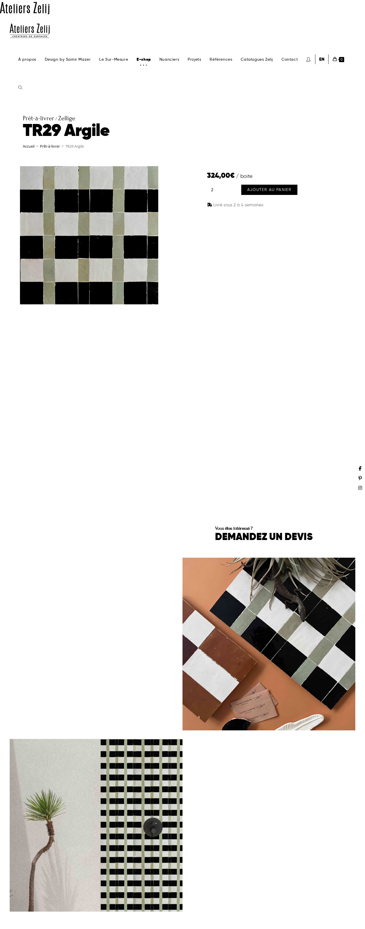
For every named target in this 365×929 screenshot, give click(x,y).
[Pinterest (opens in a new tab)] (360, 478)
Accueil (29, 146)
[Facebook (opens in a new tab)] (360, 468)
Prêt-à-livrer (50, 146)
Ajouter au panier (269, 189)
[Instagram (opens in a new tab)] (360, 488)
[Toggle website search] (20, 88)
